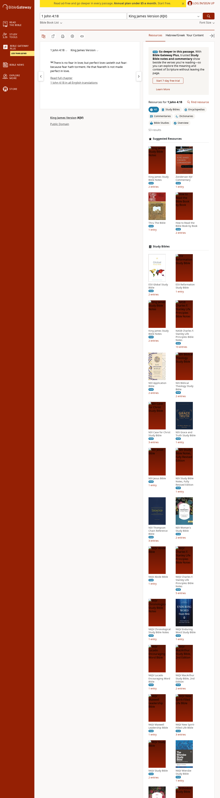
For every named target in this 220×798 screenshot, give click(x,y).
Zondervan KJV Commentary (184, 178)
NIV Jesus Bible (157, 478)
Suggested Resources (167, 139)
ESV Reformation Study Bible (185, 286)
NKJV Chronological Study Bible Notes (159, 631)
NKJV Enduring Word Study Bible (186, 631)
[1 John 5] (139, 76)
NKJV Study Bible (158, 770)
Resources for (165, 102)
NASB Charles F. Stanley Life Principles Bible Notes (185, 335)
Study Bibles (161, 246)
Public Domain (59, 124)
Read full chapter (61, 78)
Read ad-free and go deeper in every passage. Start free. (112, 3)
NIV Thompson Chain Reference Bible (158, 530)
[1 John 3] (41, 76)
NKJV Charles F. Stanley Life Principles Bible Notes (185, 581)
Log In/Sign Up (203, 3)
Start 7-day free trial (168, 80)
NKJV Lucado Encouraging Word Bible (159, 678)
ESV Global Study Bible (158, 286)
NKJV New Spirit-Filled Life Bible (185, 726)
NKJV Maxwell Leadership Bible (158, 726)
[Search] (208, 16)
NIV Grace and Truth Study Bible (186, 434)
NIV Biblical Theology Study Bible (184, 386)
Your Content (195, 35)
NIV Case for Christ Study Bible (159, 434)
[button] (200, 3)
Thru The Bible (157, 222)
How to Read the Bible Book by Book (186, 224)
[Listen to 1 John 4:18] (82, 36)
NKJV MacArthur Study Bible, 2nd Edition (185, 678)
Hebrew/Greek (175, 35)
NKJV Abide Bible (158, 576)
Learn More (163, 89)
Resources (155, 35)
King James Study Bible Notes (158, 178)
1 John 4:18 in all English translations (74, 83)
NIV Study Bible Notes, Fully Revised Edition (185, 481)
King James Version (63, 118)
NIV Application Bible (157, 384)
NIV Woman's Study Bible (183, 529)
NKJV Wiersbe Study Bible (183, 772)
